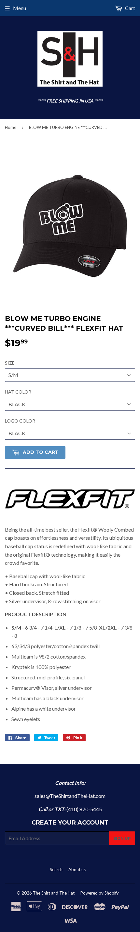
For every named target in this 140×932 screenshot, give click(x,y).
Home (10, 127)
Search (56, 869)
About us (77, 869)
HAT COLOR (18, 392)
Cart (129, 8)
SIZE (10, 363)
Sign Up (122, 838)
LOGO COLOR (20, 421)
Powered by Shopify (99, 893)
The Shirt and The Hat (54, 893)
